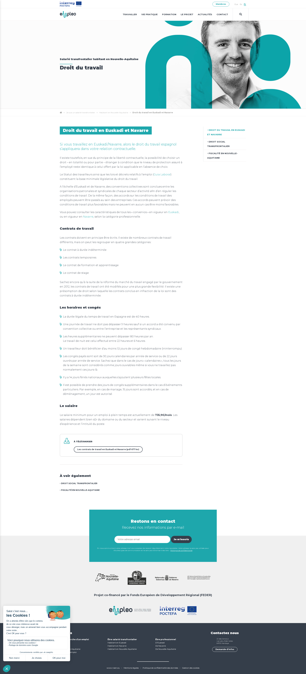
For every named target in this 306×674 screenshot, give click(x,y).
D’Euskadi (160, 642)
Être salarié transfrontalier (122, 639)
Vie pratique (149, 14)
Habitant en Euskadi (117, 642)
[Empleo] (68, 14)
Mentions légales (131, 668)
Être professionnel (165, 639)
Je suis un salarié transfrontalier (80, 112)
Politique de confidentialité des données (160, 668)
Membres (221, 4)
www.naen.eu (113, 668)
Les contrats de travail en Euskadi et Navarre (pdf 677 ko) (108, 449)
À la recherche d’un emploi (74, 639)
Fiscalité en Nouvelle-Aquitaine (80, 490)
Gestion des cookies (190, 668)
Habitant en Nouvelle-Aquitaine (113, 112)
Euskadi (173, 212)
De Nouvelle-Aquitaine (165, 649)
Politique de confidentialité (181, 550)
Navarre (88, 216)
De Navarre (160, 646)
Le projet (187, 14)
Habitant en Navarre (117, 646)
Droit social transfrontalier (79, 483)
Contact (222, 14)
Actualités (205, 14)
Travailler (130, 14)
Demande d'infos (224, 649)
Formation (169, 14)
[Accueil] (61, 112)
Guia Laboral (162, 174)
